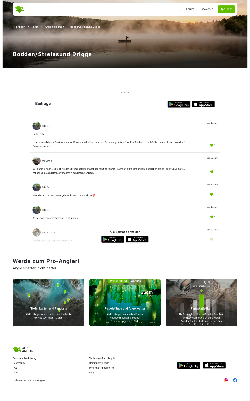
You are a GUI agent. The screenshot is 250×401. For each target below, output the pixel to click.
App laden (226, 9)
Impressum (19, 363)
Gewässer (207, 9)
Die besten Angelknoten (101, 367)
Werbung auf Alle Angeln (102, 358)
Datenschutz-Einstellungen (29, 380)
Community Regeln (99, 363)
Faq (91, 372)
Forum (190, 9)
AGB (15, 367)
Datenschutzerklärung (24, 358)
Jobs (15, 372)
